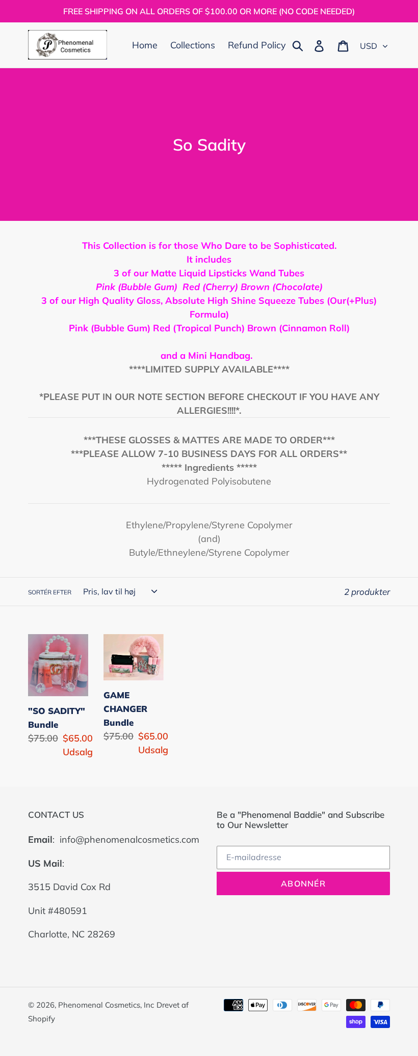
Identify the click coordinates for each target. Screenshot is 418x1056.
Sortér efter (49, 592)
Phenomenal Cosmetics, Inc (106, 1005)
